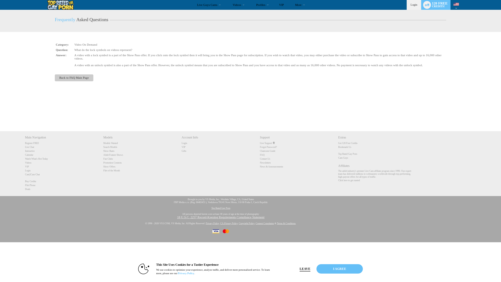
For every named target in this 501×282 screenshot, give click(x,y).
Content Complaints (265, 223)
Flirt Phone (30, 185)
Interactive (30, 151)
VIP (281, 4)
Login (414, 4)
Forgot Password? (268, 147)
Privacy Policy (212, 223)
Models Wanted (110, 143)
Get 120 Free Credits (348, 143)
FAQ (262, 155)
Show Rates (108, 151)
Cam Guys (343, 157)
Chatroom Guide (267, 151)
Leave (305, 268)
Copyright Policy (246, 223)
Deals (27, 189)
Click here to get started (349, 180)
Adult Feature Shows (113, 155)
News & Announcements (271, 166)
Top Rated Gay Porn (347, 154)
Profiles (260, 4)
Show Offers (109, 166)
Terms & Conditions (286, 223)
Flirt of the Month (111, 170)
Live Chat (29, 147)
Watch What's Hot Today (36, 158)
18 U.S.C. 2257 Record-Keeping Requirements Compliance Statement (220, 217)
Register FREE (32, 143)
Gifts (184, 151)
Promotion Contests (112, 162)
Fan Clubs (108, 158)
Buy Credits (30, 181)
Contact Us (265, 158)
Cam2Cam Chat (32, 174)
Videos (237, 4)
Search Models (110, 147)
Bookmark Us (344, 147)
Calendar (29, 155)
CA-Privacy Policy (229, 223)
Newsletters (265, 162)
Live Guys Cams (207, 4)
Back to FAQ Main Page (74, 77)
